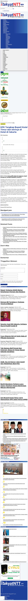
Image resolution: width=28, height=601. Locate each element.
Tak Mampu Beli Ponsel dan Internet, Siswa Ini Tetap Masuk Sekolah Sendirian (13, 350)
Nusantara (5, 135)
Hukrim (2, 307)
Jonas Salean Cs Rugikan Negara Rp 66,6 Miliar (13, 524)
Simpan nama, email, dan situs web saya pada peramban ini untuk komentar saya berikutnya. (12, 281)
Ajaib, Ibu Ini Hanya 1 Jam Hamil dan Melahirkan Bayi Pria (13, 363)
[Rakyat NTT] (14, 5)
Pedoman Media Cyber (8, 599)
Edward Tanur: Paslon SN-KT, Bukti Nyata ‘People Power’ (15, 439)
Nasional (7, 295)
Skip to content (4, 1)
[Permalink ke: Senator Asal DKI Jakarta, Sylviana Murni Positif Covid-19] (14, 316)
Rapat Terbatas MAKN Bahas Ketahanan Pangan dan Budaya (13, 291)
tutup (2, 72)
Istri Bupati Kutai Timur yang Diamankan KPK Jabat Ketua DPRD (14, 398)
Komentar (3, 267)
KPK (5, 207)
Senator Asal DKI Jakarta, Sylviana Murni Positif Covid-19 (14, 325)
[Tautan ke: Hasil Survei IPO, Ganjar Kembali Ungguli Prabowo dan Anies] (15, 427)
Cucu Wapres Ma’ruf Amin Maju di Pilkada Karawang (15, 233)
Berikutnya (5, 413)
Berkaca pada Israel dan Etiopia (9, 529)
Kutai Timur (9, 207)
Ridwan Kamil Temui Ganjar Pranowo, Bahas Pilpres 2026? (15, 438)
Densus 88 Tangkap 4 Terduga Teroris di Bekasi (14, 229)
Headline (6, 307)
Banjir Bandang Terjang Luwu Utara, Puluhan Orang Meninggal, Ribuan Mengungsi (14, 239)
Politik (13, 341)
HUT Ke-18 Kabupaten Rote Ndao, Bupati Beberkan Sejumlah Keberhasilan (13, 215)
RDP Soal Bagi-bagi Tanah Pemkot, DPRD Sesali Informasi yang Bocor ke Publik (13, 219)
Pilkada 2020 (8, 341)
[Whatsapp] (15, 141)
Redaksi (5, 597)
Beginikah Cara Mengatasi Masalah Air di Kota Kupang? (14, 561)
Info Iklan (5, 598)
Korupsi (3, 124)
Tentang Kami (6, 596)
